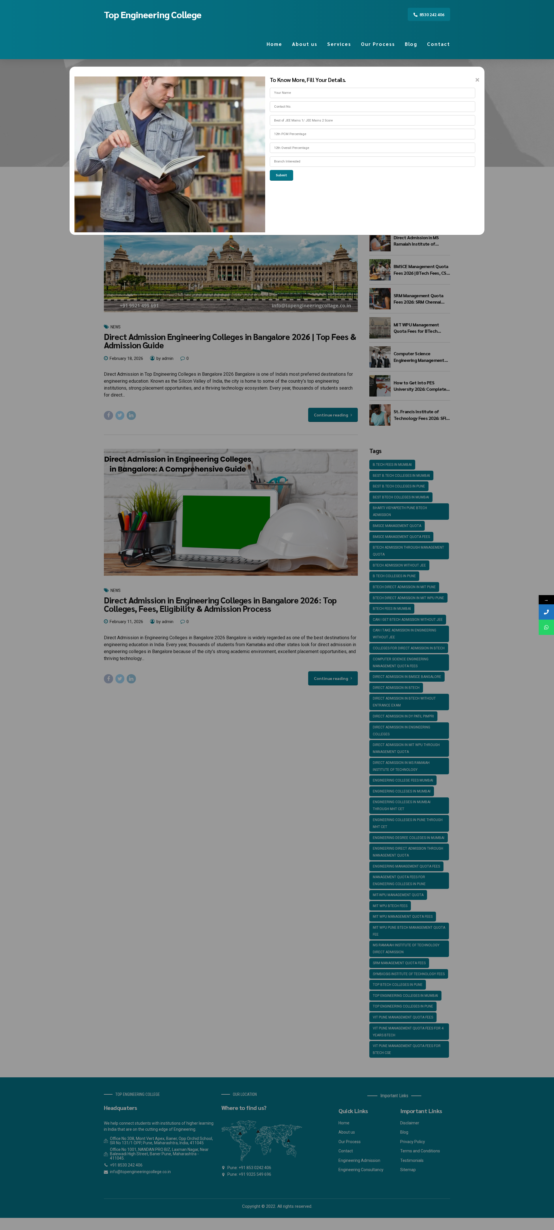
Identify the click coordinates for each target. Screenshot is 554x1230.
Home (274, 44)
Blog (411, 44)
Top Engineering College (152, 14)
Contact (438, 44)
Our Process (378, 44)
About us (304, 44)
